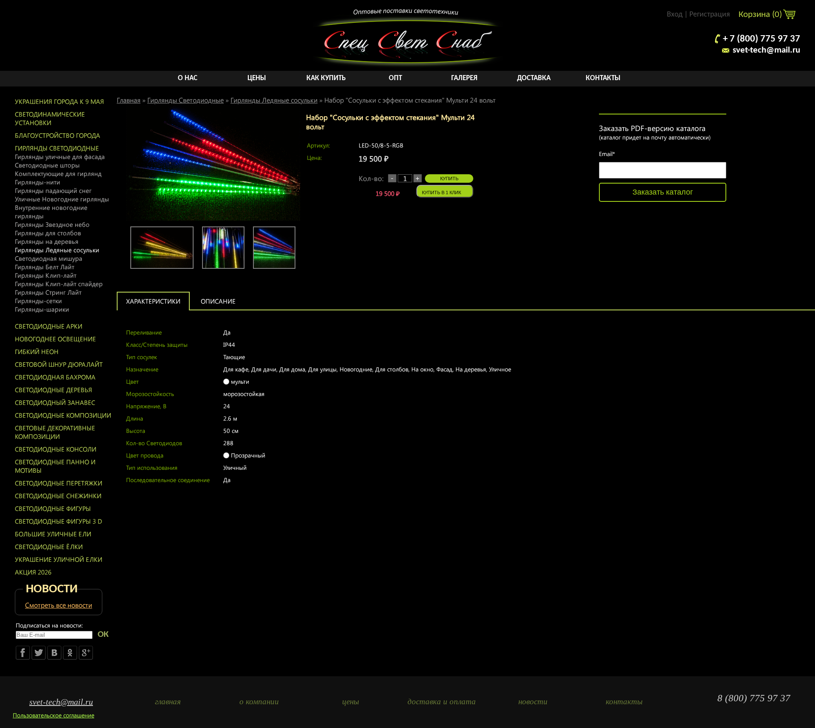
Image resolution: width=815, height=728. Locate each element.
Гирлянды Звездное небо (52, 224)
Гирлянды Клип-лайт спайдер (59, 283)
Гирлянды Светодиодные (57, 148)
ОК (103, 634)
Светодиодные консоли (55, 449)
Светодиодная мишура (48, 258)
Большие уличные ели (53, 534)
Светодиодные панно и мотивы (55, 465)
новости (533, 701)
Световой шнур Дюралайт (59, 364)
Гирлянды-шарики (42, 309)
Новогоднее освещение (55, 339)
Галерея (464, 78)
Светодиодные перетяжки (58, 483)
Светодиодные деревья (53, 389)
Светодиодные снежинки (58, 495)
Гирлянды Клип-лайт (45, 275)
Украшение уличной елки (58, 559)
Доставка (534, 78)
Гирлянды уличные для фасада (60, 156)
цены (350, 701)
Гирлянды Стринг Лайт (48, 292)
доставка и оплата (442, 701)
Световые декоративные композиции (55, 432)
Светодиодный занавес (55, 402)
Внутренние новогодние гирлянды (51, 211)
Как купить (326, 78)
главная (168, 701)
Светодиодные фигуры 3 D (58, 521)
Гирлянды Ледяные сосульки (57, 249)
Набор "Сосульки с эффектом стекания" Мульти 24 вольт (410, 99)
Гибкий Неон (37, 351)
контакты (624, 701)
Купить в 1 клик (441, 192)
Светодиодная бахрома (55, 377)
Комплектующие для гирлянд (58, 173)
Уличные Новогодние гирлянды (62, 199)
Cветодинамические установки (50, 118)
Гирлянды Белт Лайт (44, 266)
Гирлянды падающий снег (53, 190)
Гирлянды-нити (37, 182)
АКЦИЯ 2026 (33, 572)
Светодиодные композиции (63, 415)
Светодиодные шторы (47, 165)
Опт (395, 78)
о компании (259, 701)
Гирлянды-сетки (38, 300)
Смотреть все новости (58, 604)
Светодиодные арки (48, 326)
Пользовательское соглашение (53, 715)
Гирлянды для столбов (48, 233)
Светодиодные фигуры (53, 508)
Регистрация (709, 15)
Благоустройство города (57, 135)
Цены (256, 78)
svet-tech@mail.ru (766, 50)
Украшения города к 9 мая (59, 101)
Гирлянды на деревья (47, 241)
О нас (187, 78)
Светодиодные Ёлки (49, 546)
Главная (129, 99)
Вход (675, 15)
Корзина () (761, 14)
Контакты (603, 78)
